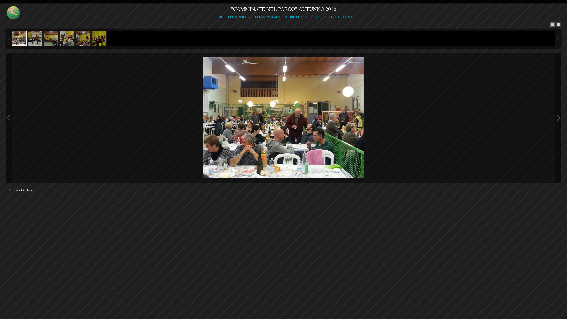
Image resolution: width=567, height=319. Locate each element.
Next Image (558, 118)
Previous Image (9, 118)
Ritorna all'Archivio (21, 190)
